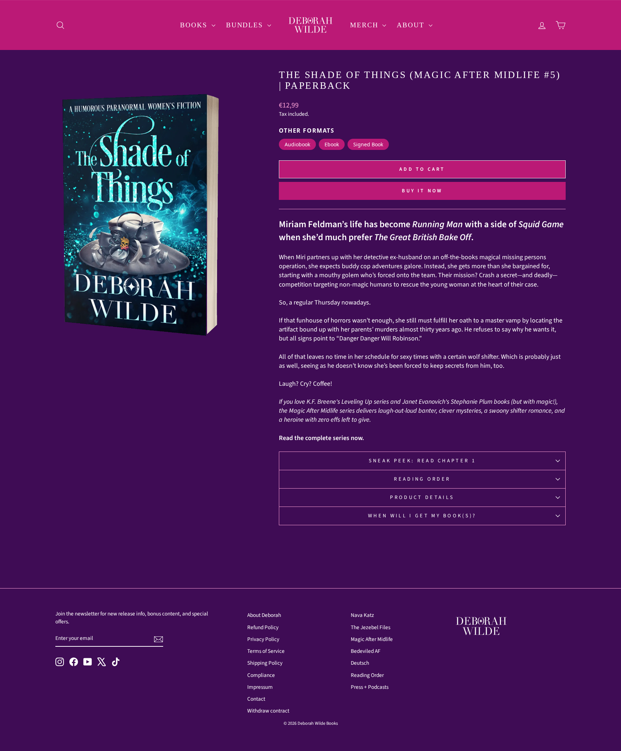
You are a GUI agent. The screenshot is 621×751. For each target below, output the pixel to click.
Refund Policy (263, 627)
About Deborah (264, 615)
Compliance (261, 675)
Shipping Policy (264, 663)
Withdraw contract (268, 711)
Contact (256, 699)
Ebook (332, 144)
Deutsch (360, 663)
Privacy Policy (263, 639)
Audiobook (297, 144)
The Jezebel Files (370, 627)
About (412, 25)
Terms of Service (266, 651)
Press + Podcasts (369, 687)
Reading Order (422, 479)
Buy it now (422, 190)
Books (195, 25)
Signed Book (368, 144)
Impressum (260, 687)
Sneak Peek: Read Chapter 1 (422, 460)
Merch (365, 25)
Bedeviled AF (366, 651)
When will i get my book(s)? (422, 515)
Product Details (422, 497)
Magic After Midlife (372, 639)
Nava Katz (362, 615)
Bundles (246, 25)
